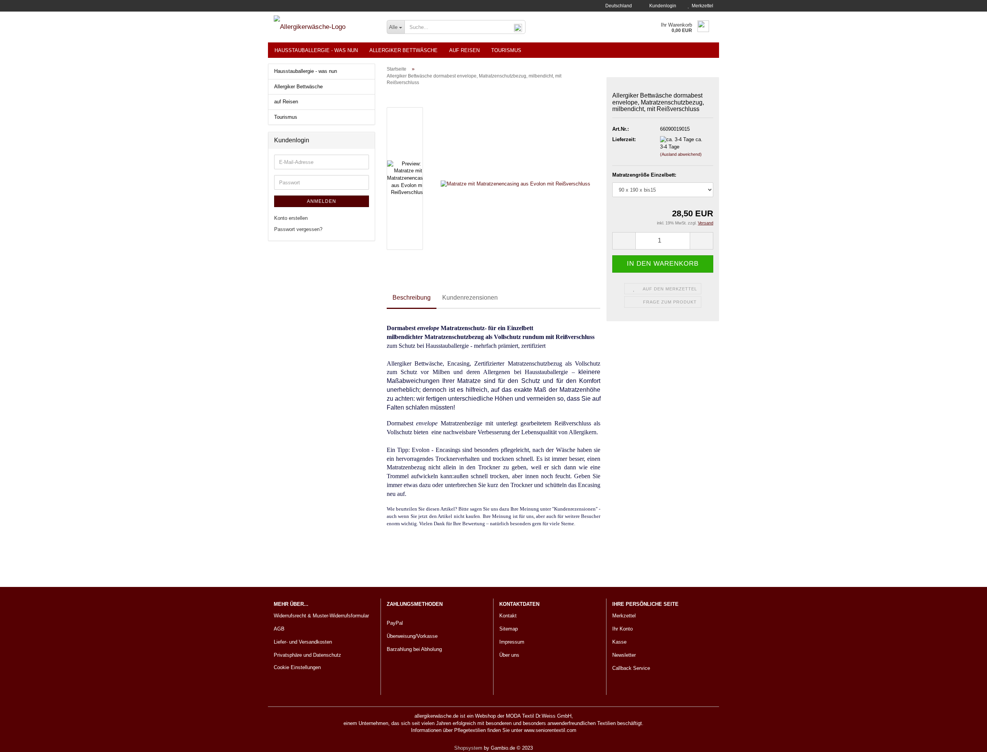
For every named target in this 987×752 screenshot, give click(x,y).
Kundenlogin (661, 5)
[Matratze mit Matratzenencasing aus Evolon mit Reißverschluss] (515, 178)
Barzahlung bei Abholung (414, 649)
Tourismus (506, 50)
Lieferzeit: (624, 139)
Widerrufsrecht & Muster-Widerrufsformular (321, 616)
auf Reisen (464, 50)
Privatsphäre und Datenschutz (307, 655)
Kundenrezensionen (470, 297)
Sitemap (508, 629)
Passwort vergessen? (298, 229)
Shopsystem (468, 748)
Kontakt (508, 616)
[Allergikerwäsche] (324, 27)
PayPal (395, 623)
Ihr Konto (622, 629)
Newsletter (624, 655)
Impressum (511, 642)
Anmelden (321, 201)
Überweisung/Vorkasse (412, 636)
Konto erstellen (291, 218)
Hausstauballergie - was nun (316, 50)
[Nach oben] (965, 740)
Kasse (619, 642)
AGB (279, 629)
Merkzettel (701, 5)
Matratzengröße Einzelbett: (644, 175)
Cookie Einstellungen (297, 667)
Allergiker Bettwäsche (403, 50)
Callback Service (631, 668)
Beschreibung (411, 297)
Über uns (509, 655)
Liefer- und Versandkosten (303, 642)
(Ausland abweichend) (681, 154)
